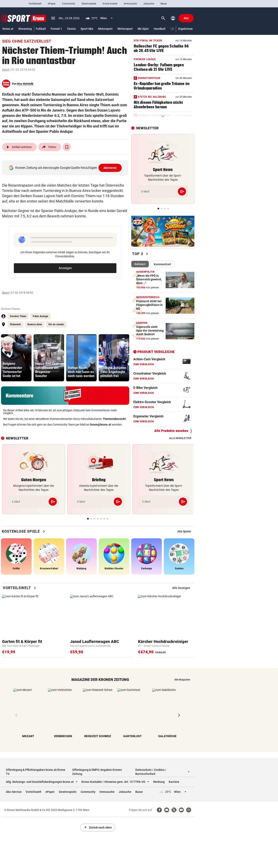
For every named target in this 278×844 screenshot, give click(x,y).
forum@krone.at (100, 424)
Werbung (159, 781)
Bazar (164, 3)
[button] (173, 28)
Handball (159, 28)
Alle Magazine (182, 679)
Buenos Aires (34, 324)
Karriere (174, 781)
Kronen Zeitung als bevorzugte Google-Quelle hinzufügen (66, 168)
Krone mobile (110, 3)
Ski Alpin (143, 28)
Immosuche (130, 3)
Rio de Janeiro (56, 324)
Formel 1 (56, 28)
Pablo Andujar (40, 316)
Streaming (25, 28)
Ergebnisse (185, 28)
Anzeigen (65, 268)
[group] (16, 357)
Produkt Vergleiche (156, 352)
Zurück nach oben (98, 827)
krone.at (8, 28)
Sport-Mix (87, 28)
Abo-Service (14, 791)
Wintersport (125, 28)
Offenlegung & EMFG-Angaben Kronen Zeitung (97, 771)
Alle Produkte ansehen (171, 431)
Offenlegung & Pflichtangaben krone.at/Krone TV (35, 771)
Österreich (15, 324)
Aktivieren (110, 167)
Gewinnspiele (89, 3)
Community (68, 3)
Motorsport (105, 28)
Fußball (41, 28)
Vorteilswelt (34, 3)
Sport (6, 69)
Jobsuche (148, 3)
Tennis (71, 28)
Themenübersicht (114, 418)
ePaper (52, 3)
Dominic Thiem (18, 316)
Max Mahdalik (25, 83)
